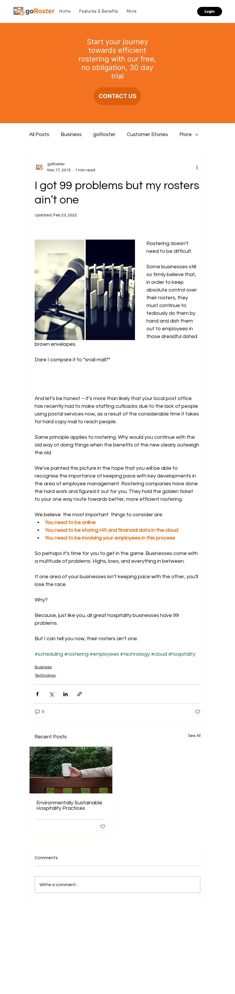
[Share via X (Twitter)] (51, 694)
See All (194, 736)
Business (71, 134)
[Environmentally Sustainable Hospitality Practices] (71, 770)
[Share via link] (79, 694)
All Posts (39, 134)
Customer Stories (147, 134)
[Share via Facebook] (37, 694)
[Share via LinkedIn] (65, 694)
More (185, 134)
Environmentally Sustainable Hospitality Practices (69, 805)
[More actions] (196, 167)
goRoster (104, 134)
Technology (45, 675)
